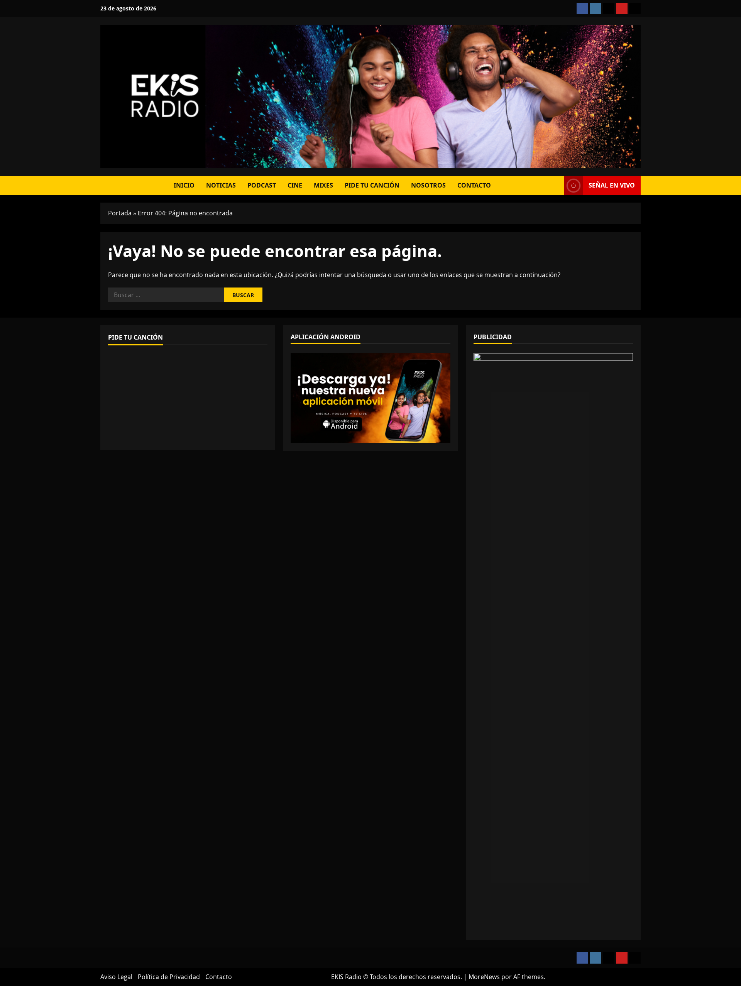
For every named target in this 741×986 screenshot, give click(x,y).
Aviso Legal (116, 976)
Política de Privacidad (169, 976)
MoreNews (484, 976)
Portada (120, 213)
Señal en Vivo (612, 185)
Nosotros (428, 185)
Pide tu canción (372, 185)
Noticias (221, 185)
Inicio (184, 185)
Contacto (474, 185)
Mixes (323, 185)
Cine (295, 185)
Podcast (261, 185)
